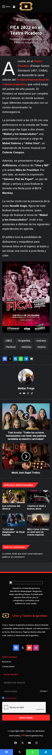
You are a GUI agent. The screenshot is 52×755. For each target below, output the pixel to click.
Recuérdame (10, 698)
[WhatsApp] (21, 359)
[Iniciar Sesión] (14, 7)
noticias (27, 346)
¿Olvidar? (44, 691)
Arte (34, 20)
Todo (27, 20)
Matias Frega (26, 388)
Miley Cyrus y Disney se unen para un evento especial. (38, 532)
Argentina (24, 340)
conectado (32, 553)
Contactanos (8, 666)
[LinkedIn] (15, 359)
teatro (42, 346)
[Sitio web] (20, 393)
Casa (20, 20)
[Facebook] (5, 359)
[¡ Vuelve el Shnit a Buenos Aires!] (38, 496)
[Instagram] (28, 393)
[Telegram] (26, 359)
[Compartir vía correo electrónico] (31, 359)
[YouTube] (24, 393)
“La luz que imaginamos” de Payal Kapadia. (13, 532)
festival (11, 346)
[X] (10, 359)
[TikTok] (32, 393)
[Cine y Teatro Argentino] (26, 6)
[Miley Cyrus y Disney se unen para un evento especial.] (38, 520)
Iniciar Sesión (26, 717)
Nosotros (6, 661)
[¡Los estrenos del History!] (13, 496)
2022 (9, 340)
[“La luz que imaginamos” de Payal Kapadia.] (13, 520)
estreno (41, 340)
